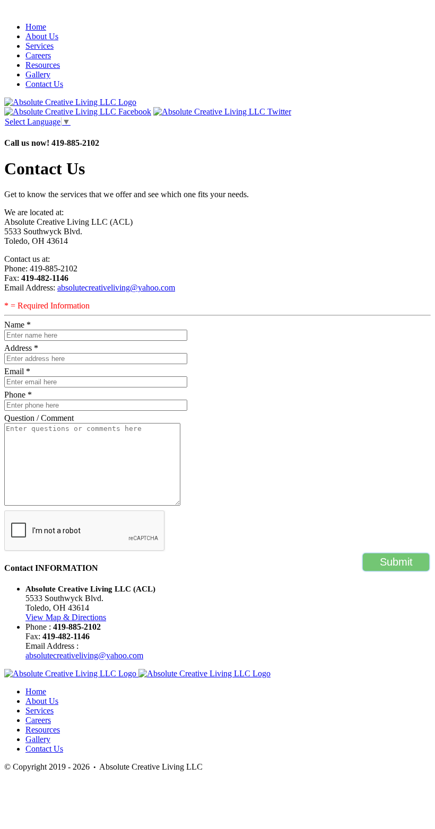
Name (17, 324)
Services (39, 45)
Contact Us (44, 84)
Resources (42, 64)
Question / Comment (39, 417)
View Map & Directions (65, 617)
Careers (38, 55)
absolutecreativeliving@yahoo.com (116, 287)
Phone (18, 394)
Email (17, 371)
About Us (41, 36)
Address (21, 347)
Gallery (37, 74)
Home (35, 26)
